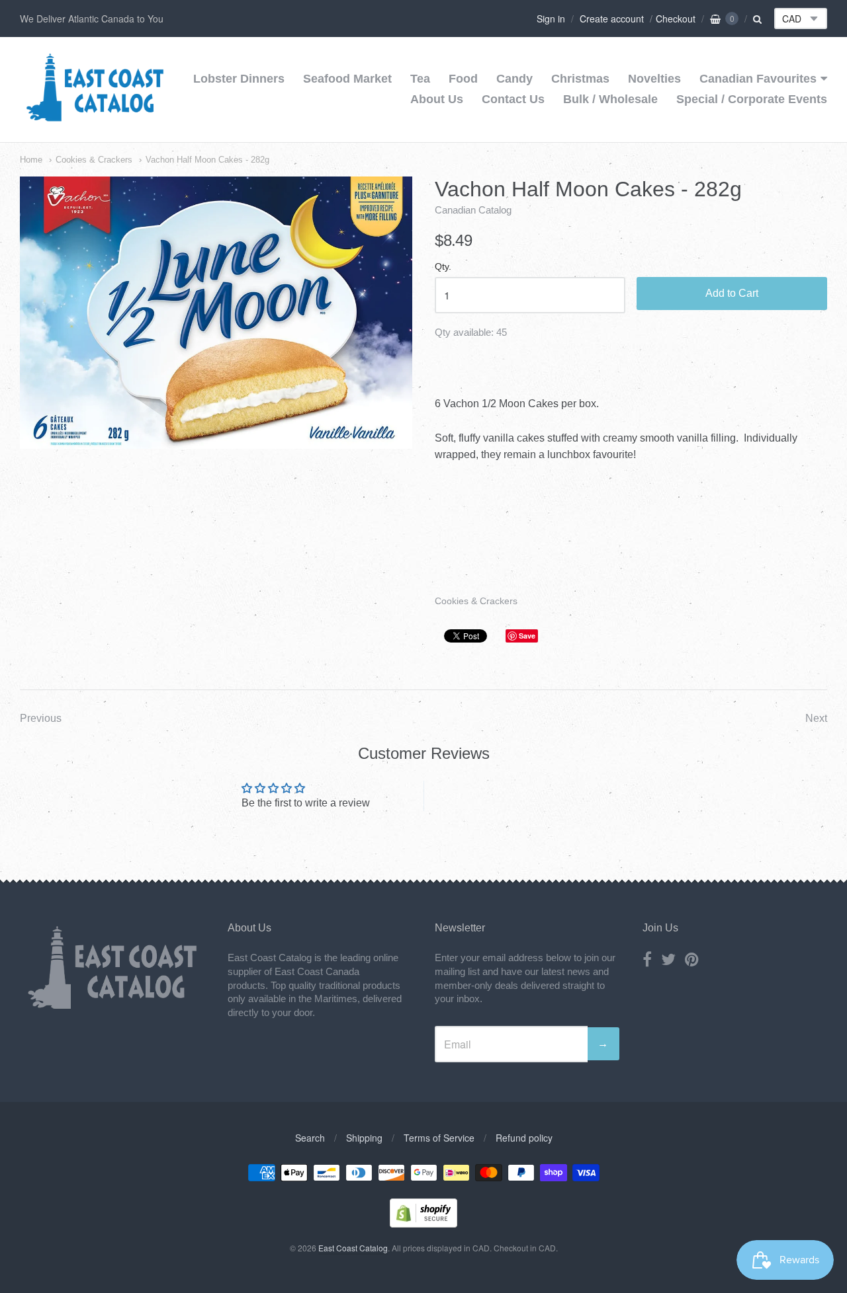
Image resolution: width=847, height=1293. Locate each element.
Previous (41, 718)
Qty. (443, 267)
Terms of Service (439, 1137)
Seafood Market (347, 78)
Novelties (654, 78)
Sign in (551, 18)
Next (816, 718)
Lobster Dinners (239, 78)
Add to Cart (731, 293)
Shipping (364, 1137)
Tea (420, 78)
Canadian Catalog (473, 210)
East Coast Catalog (353, 1247)
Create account (612, 18)
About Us (436, 99)
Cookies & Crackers (94, 160)
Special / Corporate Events (751, 99)
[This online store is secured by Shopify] (423, 1223)
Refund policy (524, 1137)
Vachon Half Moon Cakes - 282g (207, 160)
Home (31, 160)
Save (527, 636)
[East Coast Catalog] (95, 117)
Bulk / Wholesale (610, 99)
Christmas (580, 78)
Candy (514, 78)
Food (463, 78)
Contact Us (513, 99)
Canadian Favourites (758, 78)
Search (310, 1137)
